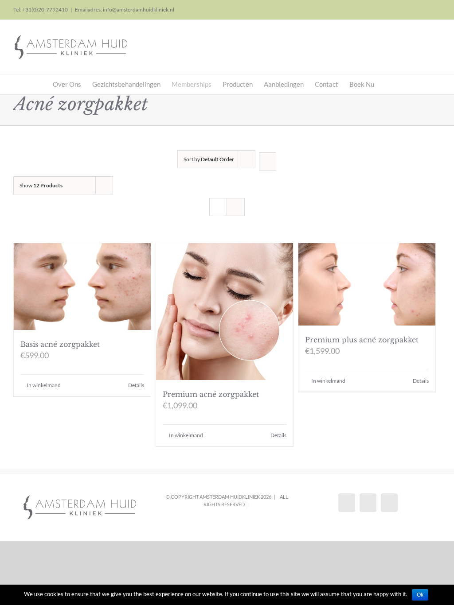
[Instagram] (368, 502)
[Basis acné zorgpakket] (82, 286)
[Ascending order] (267, 161)
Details (136, 385)
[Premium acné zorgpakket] (224, 311)
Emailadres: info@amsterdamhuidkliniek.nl (124, 9)
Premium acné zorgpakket (211, 394)
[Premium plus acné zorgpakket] (366, 284)
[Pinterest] (389, 502)
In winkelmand (44, 385)
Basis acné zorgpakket (60, 344)
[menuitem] (72, 84)
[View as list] (235, 207)
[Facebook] (346, 502)
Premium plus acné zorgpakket (362, 339)
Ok (420, 595)
